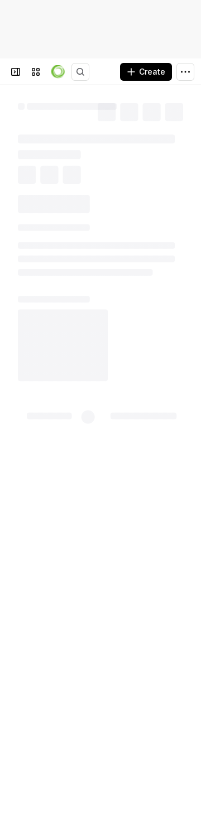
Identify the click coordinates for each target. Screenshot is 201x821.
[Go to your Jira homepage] (58, 72)
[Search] (80, 72)
